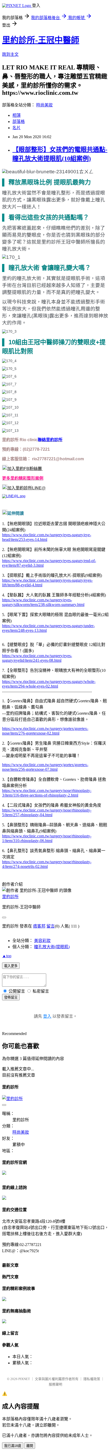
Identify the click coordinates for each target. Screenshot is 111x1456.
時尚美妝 (44, 105)
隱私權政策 (91, 1379)
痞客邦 (39, 926)
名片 (16, 128)
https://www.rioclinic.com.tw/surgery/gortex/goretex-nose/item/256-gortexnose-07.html (45, 767)
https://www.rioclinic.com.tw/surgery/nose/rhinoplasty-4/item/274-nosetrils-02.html (46, 864)
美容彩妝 (42, 940)
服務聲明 (55, 1384)
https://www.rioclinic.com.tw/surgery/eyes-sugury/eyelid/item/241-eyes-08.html (37, 658)
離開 (29, 1446)
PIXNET (24, 1379)
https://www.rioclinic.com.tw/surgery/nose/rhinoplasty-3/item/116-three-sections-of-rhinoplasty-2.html (46, 792)
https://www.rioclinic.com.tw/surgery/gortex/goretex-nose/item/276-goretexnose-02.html (45, 730)
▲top (6, 956)
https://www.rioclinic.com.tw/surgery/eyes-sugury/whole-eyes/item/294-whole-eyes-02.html (49, 683)
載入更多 (11, 966)
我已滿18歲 (12, 1446)
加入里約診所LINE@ (26, 488)
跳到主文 (10, 54)
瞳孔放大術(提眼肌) (52, 947)
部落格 (18, 121)
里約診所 (10, 896)
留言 (50, 926)
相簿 (16, 115)
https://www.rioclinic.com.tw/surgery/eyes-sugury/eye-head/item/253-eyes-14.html (46, 537)
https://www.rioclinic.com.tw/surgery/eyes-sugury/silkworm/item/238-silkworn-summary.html (43, 602)
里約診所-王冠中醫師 (40, 40)
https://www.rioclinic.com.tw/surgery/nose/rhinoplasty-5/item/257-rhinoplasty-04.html (46, 812)
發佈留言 (11, 997)
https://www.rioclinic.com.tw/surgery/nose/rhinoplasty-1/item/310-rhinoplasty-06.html (46, 838)
